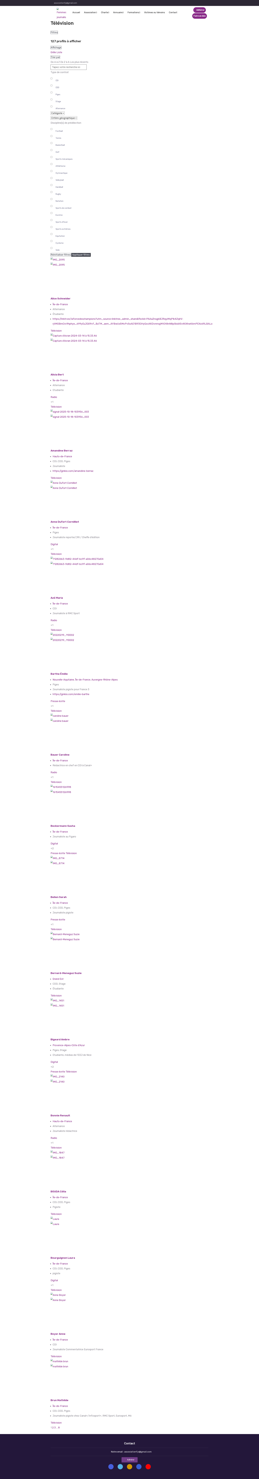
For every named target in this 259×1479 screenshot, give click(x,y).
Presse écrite (58, 701)
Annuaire (117, 12)
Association (90, 12)
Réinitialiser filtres (60, 254)
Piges (58, 94)
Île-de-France (60, 304)
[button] (130, 1459)
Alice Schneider (61, 298)
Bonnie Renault (60, 1115)
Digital (54, 544)
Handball (59, 187)
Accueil (76, 12)
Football (59, 131)
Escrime (59, 215)
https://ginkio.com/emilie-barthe (71, 694)
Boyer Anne (58, 1333)
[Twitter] (120, 1466)
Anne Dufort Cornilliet (65, 521)
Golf (57, 152)
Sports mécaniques (64, 159)
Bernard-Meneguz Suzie (66, 973)
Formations (133, 12)
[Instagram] (129, 1466)
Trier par (55, 57)
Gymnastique (61, 173)
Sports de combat (63, 208)
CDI (57, 80)
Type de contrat (60, 72)
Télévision (56, 330)
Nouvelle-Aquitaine (63, 679)
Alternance (60, 108)
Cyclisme (60, 243)
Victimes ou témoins (154, 12)
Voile (58, 250)
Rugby (58, 194)
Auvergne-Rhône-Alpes (104, 679)
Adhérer (200, 10)
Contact (173, 12)
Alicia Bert (57, 374)
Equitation (60, 236)
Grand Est (58, 978)
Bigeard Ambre (60, 1039)
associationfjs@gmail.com (65, 3)
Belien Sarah (59, 897)
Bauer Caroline (60, 754)
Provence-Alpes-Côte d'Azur (69, 1045)
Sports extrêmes (63, 229)
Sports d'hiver (62, 222)
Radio (54, 397)
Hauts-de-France (62, 456)
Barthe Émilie (59, 673)
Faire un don (200, 16)
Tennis (58, 138)
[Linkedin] (139, 1466)
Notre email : (131, 1451)
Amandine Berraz (62, 450)
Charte (104, 12)
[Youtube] (148, 1466)
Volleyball (60, 180)
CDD (57, 87)
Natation (59, 201)
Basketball (60, 145)
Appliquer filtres (81, 254)
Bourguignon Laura (63, 1257)
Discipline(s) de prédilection (66, 122)
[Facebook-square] (111, 1466)
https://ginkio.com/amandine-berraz (73, 470)
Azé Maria (57, 597)
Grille (53, 52)
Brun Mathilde (59, 1400)
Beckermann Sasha (63, 825)
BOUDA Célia (58, 1191)
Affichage (56, 47)
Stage (58, 101)
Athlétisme (60, 166)
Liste (59, 52)
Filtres (54, 32)
